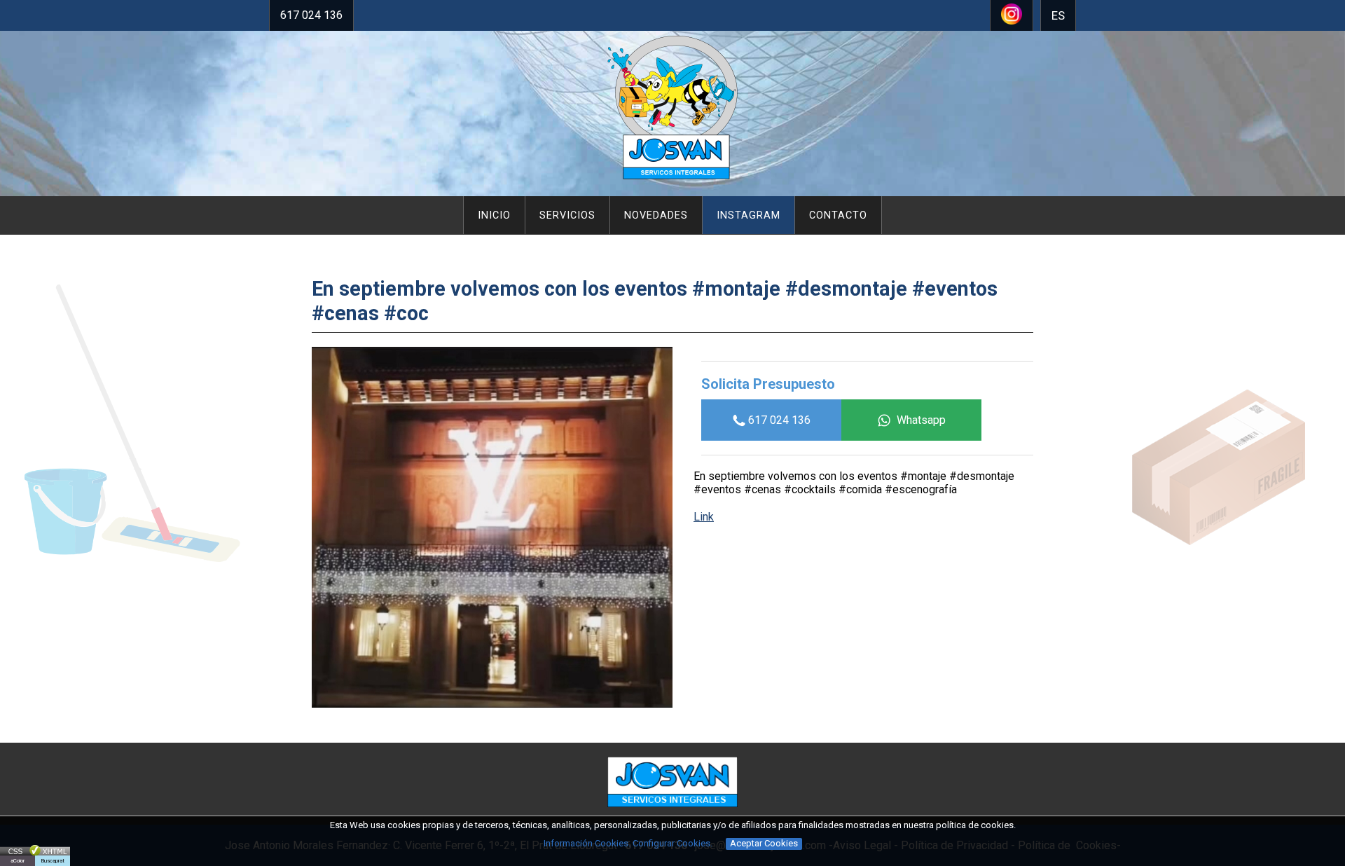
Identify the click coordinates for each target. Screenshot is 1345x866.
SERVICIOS (567, 215)
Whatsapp (921, 420)
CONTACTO (838, 215)
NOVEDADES (656, 215)
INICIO (494, 215)
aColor (18, 861)
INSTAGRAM (748, 215)
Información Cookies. (587, 843)
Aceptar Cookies (764, 843)
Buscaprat (52, 861)
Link (704, 516)
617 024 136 (311, 15)
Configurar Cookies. (674, 843)
